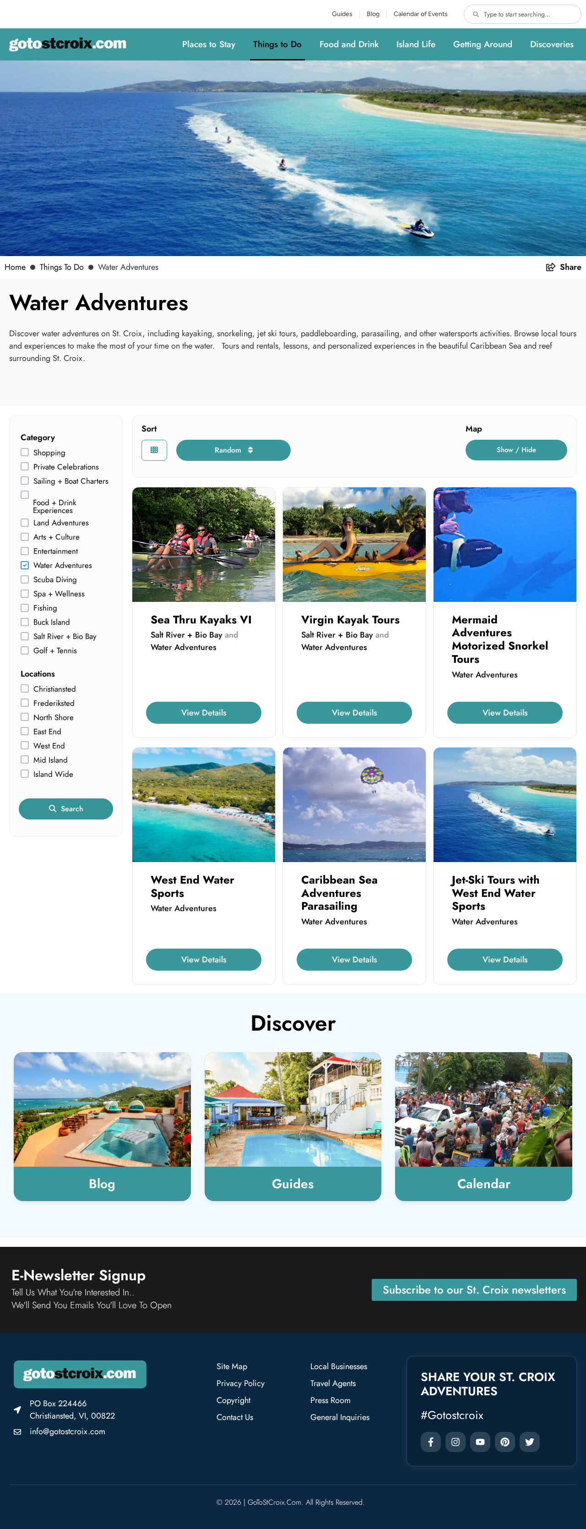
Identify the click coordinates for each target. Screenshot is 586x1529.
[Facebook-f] (431, 1442)
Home (15, 267)
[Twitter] (530, 1442)
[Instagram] (455, 1442)
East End (47, 732)
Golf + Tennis (55, 651)
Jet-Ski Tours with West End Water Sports (496, 893)
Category (38, 437)
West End (49, 746)
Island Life (415, 44)
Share (570, 267)
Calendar (483, 1183)
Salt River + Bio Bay (64, 636)
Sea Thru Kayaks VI (201, 620)
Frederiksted (54, 703)
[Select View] (154, 450)
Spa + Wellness (59, 594)
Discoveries (552, 44)
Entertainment (55, 551)
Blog (373, 14)
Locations (38, 674)
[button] (516, 450)
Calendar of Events (421, 14)
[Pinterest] (505, 1442)
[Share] (550, 267)
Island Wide (53, 774)
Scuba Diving (55, 580)
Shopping (49, 453)
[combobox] (522, 14)
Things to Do (277, 44)
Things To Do (62, 267)
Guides (342, 14)
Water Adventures (62, 565)
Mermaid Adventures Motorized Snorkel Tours (500, 639)
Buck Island (51, 622)
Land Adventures (61, 523)
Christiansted (54, 689)
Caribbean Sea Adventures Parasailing (339, 893)
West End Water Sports (192, 886)
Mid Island (50, 760)
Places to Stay (208, 44)
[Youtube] (480, 1442)
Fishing (45, 608)
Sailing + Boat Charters (71, 481)
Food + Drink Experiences (54, 506)
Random (229, 450)
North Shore (53, 717)
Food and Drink (349, 44)
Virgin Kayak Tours (350, 620)
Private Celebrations (66, 467)
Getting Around (482, 44)
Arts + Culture (56, 537)
